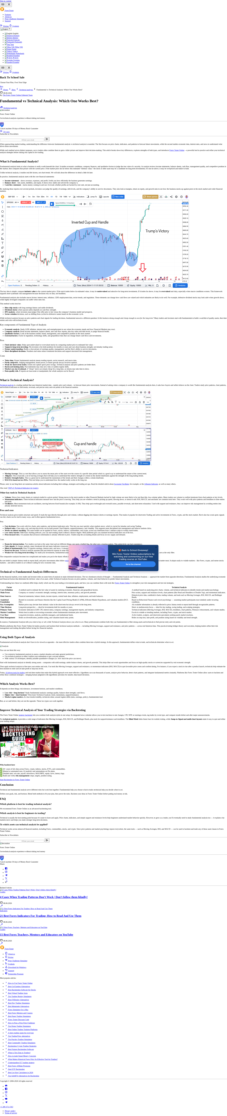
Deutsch (16, 36)
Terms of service (11, 1113)
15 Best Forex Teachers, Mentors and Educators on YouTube (36, 934)
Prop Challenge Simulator (14, 19)
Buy (1, 86)
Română (16, 56)
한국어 (15, 58)
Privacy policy (10, 1111)
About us (8, 17)
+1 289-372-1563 (6, 1107)
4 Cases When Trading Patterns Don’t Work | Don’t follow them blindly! (44, 897)
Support (8, 21)
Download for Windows (17, 967)
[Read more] (1, 907)
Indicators (3, 911)
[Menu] (3, 4)
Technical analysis (10, 108)
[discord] (6, 1086)
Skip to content (5, 1)
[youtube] (6, 1100)
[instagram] (6, 1093)
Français (16, 40)
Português (18, 42)
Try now (6, 132)
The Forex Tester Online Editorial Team (18, 95)
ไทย (12, 45)
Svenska (16, 60)
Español (16, 62)
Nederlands (19, 53)
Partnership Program (15, 974)
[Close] (9, 4)
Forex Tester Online (122, 583)
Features (8, 15)
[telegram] (6, 1103)
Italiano (15, 38)
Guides (2, 892)
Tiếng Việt (18, 47)
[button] (57, 90)
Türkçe (15, 51)
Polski (13, 49)
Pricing (6, 26)
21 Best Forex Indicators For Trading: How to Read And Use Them (40, 915)
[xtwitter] (6, 1096)
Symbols (15, 26)
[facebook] (6, 1090)
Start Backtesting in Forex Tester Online (15, 780)
